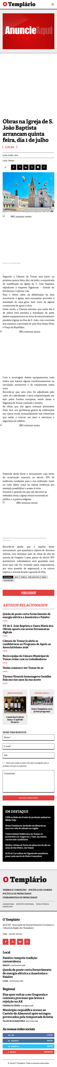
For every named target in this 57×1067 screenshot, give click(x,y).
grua (17, 577)
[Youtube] (20, 942)
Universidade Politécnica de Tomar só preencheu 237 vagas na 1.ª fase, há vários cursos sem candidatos (26, 837)
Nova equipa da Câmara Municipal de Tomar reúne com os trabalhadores (26, 657)
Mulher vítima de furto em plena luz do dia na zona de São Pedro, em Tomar (27, 846)
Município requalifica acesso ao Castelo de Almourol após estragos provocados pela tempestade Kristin (28, 1013)
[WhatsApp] (32, 167)
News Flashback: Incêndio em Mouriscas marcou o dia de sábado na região (25, 827)
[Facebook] (13, 167)
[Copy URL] (44, 167)
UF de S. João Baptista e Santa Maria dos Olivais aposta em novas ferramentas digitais (28, 629)
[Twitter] (13, 942)
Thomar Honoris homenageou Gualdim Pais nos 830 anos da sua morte (27, 678)
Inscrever (48, 1052)
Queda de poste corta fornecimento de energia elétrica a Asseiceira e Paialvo (27, 615)
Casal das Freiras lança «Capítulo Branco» (15, 720)
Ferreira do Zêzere (11, 1005)
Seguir (49, 1041)
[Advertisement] (28, 83)
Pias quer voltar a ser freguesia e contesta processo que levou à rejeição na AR (25, 998)
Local (5, 621)
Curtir (49, 1035)
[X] (19, 167)
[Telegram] (38, 167)
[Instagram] (27, 942)
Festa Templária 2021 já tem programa (41, 710)
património (8, 580)
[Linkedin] (25, 167)
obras (44, 577)
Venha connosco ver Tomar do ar (23, 668)
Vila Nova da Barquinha (14, 1021)
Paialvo (6, 965)
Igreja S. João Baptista (30, 577)
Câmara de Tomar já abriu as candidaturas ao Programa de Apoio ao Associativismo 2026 (27, 644)
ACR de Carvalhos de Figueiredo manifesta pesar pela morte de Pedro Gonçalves (26, 855)
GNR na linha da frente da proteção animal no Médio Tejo (28, 819)
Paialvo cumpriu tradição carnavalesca (20, 959)
